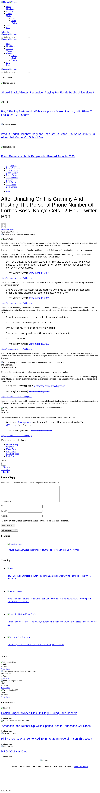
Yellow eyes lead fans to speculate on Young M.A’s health (36, 644)
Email (4, 511)
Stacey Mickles (7, 230)
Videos (9, 13)
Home (8, 6)
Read (13, 20)
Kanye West (11, 449)
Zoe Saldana (11, 166)
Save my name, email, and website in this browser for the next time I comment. (36, 521)
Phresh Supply (81, 767)
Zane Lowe (11, 184)
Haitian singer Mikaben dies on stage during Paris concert (39, 713)
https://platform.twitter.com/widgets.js (16, 278)
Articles (9, 11)
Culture (9, 16)
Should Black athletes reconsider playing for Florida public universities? (47, 92)
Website (4, 516)
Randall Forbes (12, 454)
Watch (14, 23)
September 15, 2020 (39, 273)
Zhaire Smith (11, 175)
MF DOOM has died (14, 751)
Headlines (10, 9)
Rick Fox (10, 456)
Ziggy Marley (12, 173)
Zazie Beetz (11, 182)
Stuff (8, 28)
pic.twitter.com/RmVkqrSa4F (49, 386)
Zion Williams (12, 170)
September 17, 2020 (41, 430)
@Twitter (11, 425)
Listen (14, 18)
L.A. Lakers (11, 451)
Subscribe (5, 32)
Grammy (10, 447)
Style (8, 25)
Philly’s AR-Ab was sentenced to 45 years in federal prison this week (46, 738)
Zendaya (9, 180)
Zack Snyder (11, 187)
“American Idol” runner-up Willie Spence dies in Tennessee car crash (46, 725)
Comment (6, 502)
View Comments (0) (9, 530)
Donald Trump (12, 444)
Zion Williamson (13, 168)
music (8, 191)
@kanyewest (25, 422)
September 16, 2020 (39, 391)
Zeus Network (12, 177)
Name (4, 506)
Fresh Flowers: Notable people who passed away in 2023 (38, 156)
